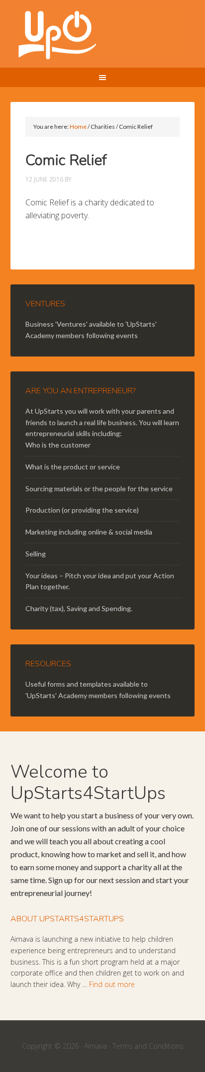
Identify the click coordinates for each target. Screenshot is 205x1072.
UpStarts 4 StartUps (102, 35)
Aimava (95, 1046)
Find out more (112, 984)
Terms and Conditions (148, 1046)
